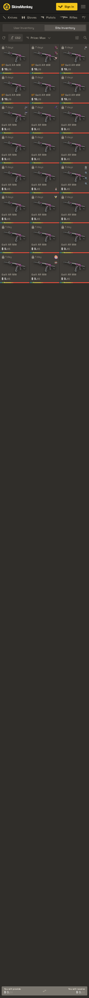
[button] (66, 6)
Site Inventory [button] (65, 28)
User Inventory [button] (24, 28)
